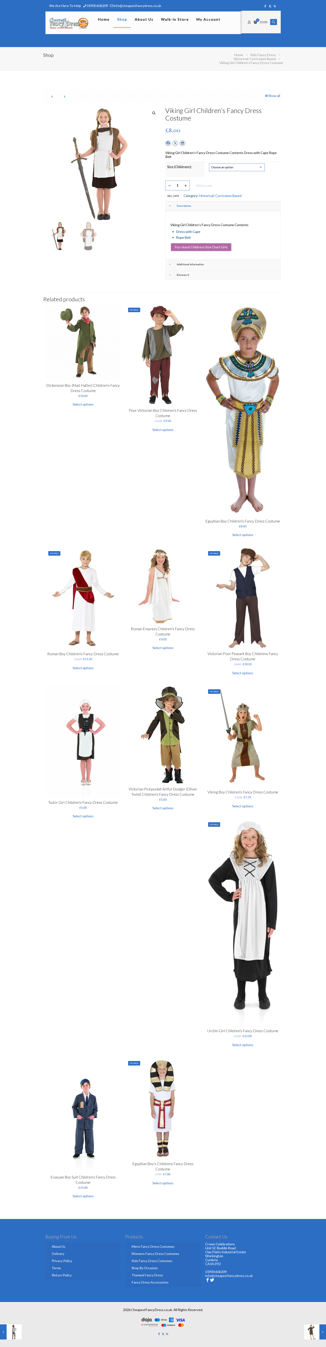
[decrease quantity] (169, 185)
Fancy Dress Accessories (149, 1282)
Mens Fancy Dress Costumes (153, 1246)
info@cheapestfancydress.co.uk (137, 6)
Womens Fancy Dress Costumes (155, 1254)
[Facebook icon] (265, 6)
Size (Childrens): (179, 167)
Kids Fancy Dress (263, 55)
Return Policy (62, 1275)
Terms (56, 1268)
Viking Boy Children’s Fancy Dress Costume (243, 792)
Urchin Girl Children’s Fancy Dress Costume (242, 1030)
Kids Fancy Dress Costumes (151, 1261)
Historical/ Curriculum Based (254, 59)
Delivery (58, 1254)
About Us (58, 1246)
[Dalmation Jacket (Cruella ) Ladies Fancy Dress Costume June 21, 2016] (11, 1331)
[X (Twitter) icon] (270, 6)
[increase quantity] (185, 185)
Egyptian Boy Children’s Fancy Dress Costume (242, 521)
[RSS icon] (274, 6)
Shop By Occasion (144, 1268)
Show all (274, 96)
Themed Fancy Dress (147, 1275)
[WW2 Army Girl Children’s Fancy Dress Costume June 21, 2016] (315, 1331)
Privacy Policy (62, 1261)
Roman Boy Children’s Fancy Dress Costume (83, 653)
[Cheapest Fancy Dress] (69, 22)
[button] (154, 113)
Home (238, 55)
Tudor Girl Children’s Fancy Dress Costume (83, 802)
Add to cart (204, 185)
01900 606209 (97, 6)
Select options (83, 404)
